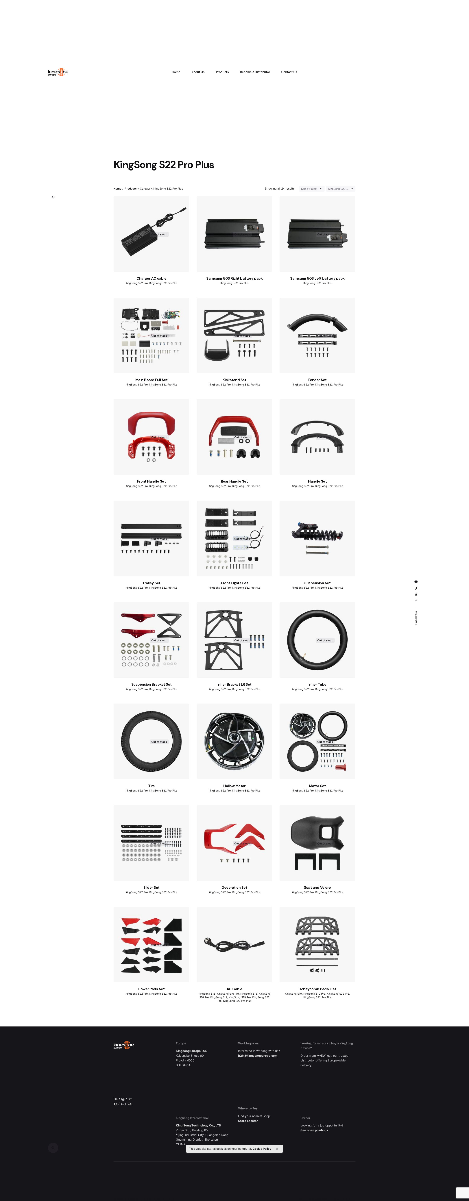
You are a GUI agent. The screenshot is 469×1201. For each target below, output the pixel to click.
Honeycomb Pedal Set (317, 989)
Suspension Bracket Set (151, 684)
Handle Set (317, 481)
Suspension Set (317, 583)
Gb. (130, 1104)
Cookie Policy (262, 1148)
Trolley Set (151, 583)
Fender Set (317, 379)
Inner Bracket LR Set (234, 684)
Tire (151, 785)
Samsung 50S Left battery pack (317, 278)
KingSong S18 (248, 993)
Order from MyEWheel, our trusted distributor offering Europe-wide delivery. (324, 1060)
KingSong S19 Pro (240, 997)
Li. (122, 1104)
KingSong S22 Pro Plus (163, 283)
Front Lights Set (234, 583)
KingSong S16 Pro (228, 993)
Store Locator (248, 1121)
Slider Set (151, 887)
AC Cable (234, 989)
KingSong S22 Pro (136, 283)
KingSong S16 (206, 993)
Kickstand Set (234, 379)
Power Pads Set (151, 989)
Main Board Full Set (151, 379)
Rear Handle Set (234, 481)
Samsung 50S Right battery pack (234, 278)
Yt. (130, 1099)
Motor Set (317, 785)
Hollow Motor (234, 785)
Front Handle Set (151, 481)
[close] (277, 1149)
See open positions (314, 1130)
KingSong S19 (218, 997)
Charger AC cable (151, 278)
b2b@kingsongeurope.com (258, 1055)
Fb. (116, 1099)
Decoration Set (234, 887)
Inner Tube (317, 684)
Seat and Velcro (317, 887)
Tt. (116, 1104)
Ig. (123, 1099)
